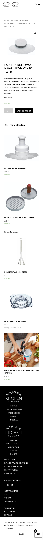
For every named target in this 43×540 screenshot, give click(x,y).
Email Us (8, 515)
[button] (35, 33)
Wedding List (10, 501)
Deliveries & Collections (16, 463)
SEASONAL (15, 20)
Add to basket (24, 110)
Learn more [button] (8, 528)
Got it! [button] (21, 534)
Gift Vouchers (11, 491)
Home (6, 20)
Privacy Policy (11, 470)
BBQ (12, 23)
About (7, 494)
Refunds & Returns (13, 466)
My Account (10, 460)
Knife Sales (9, 473)
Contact (8, 498)
